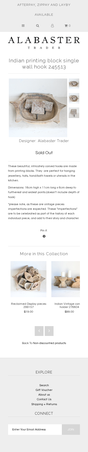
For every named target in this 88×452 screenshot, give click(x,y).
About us (44, 394)
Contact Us (44, 399)
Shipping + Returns (44, 404)
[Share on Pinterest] (44, 236)
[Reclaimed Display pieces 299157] (28, 296)
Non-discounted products (49, 343)
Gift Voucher (44, 390)
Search (44, 385)
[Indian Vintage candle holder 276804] (69, 296)
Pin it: (44, 230)
